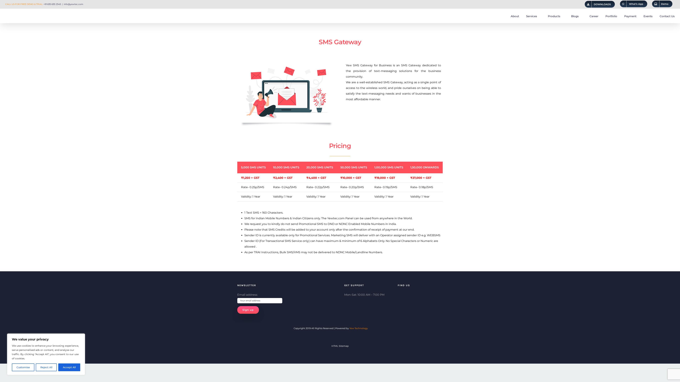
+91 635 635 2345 (52, 4)
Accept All (69, 367)
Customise (23, 367)
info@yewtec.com (73, 4)
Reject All (46, 367)
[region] (46, 354)
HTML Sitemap (340, 346)
